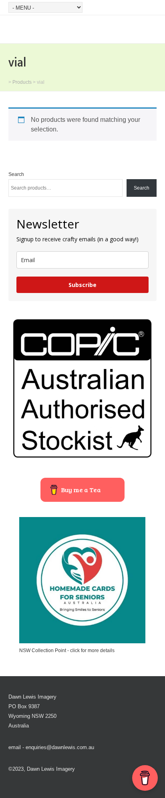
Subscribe (82, 285)
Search (16, 174)
